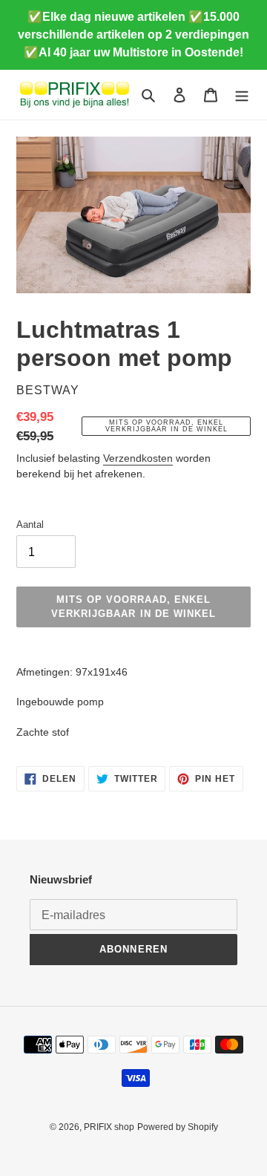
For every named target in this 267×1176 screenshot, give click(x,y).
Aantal (30, 524)
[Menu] (241, 95)
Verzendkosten (138, 458)
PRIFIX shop (109, 1127)
